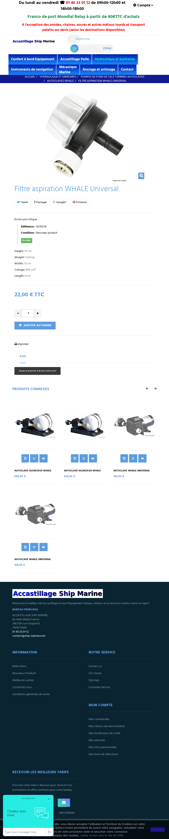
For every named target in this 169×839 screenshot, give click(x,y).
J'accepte (157, 829)
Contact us (95, 666)
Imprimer (23, 344)
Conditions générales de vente (31, 694)
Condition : (28, 233)
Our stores (95, 673)
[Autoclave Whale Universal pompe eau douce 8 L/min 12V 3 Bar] (134, 425)
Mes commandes (99, 719)
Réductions (19, 666)
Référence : (28, 227)
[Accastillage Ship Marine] (33, 43)
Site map (94, 680)
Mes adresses (97, 740)
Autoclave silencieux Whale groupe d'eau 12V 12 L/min (33, 472)
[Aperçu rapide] (43, 458)
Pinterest (81, 202)
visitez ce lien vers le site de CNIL (102, 835)
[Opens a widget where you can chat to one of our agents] (28, 815)
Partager (41, 202)
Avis (23, 356)
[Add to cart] (25, 458)
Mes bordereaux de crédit (104, 733)
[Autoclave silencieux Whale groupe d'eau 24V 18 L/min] (84, 425)
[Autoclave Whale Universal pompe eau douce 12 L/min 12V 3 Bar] (35, 514)
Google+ (61, 202)
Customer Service (99, 687)
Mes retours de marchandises (107, 726)
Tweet (24, 202)
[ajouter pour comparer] (34, 458)
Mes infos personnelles (103, 747)
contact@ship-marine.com (28, 636)
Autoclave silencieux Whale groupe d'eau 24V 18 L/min (82, 472)
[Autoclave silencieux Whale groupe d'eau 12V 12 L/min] (35, 425)
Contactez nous (22, 687)
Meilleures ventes (23, 680)
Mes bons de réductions (103, 754)
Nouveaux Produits (24, 673)
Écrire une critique (25, 220)
